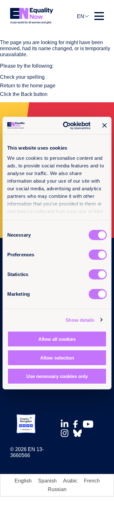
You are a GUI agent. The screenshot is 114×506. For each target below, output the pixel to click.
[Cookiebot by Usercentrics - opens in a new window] (67, 125)
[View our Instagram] (66, 433)
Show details (80, 319)
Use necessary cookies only (57, 376)
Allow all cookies (57, 339)
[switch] (98, 255)
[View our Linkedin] (66, 424)
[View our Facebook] (77, 424)
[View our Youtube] (90, 424)
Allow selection (57, 357)
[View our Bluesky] (79, 433)
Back (26, 94)
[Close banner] (104, 125)
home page (42, 85)
